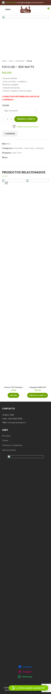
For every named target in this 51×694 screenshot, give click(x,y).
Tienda (5, 440)
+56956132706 (10, 2)
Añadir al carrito (26, 119)
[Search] (42, 9)
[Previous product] (42, 61)
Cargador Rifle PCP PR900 (37, 388)
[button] (37, 395)
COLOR (5, 105)
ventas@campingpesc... (17, 422)
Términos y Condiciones (12, 445)
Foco (19, 152)
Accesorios (20, 61)
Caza (11, 61)
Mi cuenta (6, 436)
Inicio (4, 61)
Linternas (40, 148)
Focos (29, 61)
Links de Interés (9, 450)
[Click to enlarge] (7, 51)
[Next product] (47, 61)
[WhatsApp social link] (10, 157)
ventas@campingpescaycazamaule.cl (30, 2)
